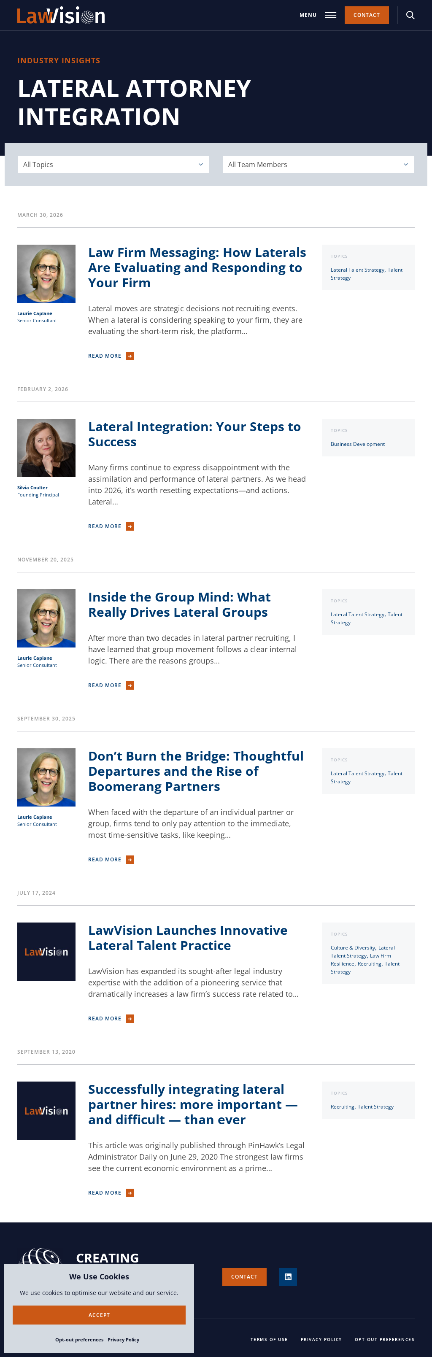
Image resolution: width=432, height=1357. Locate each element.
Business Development (358, 444)
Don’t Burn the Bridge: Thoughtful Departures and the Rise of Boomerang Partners (196, 771)
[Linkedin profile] (288, 1277)
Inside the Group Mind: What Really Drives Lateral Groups (179, 604)
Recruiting (369, 963)
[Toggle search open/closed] (410, 15)
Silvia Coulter (32, 487)
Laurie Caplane (34, 313)
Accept (99, 1315)
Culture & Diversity (353, 947)
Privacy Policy (123, 1339)
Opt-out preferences (79, 1339)
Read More (105, 355)
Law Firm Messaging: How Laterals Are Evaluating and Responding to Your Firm (197, 267)
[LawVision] (61, 15)
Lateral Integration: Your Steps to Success (194, 434)
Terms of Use (269, 1339)
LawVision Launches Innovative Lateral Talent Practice (188, 937)
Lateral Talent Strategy (357, 269)
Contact (367, 15)
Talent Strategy (376, 1106)
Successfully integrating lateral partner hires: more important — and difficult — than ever (193, 1104)
